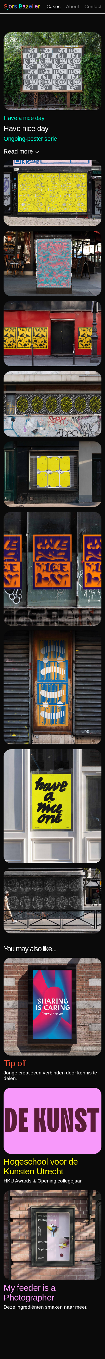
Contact (92, 6)
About (72, 6)
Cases (53, 6)
